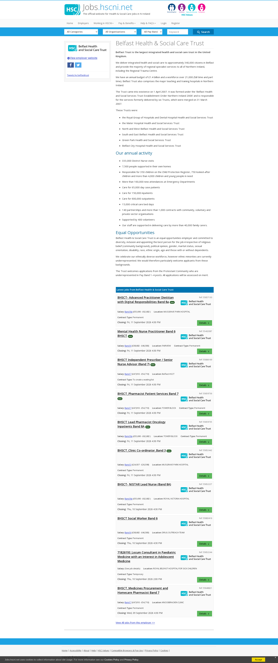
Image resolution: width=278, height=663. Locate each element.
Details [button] (204, 323)
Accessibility (75, 650)
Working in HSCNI (103, 23)
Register (175, 23)
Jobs (108, 6)
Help (93, 650)
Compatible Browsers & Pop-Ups (127, 650)
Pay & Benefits (126, 23)
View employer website (82, 58)
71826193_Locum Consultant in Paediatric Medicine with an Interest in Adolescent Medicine (146, 556)
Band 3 (128, 464)
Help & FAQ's (147, 23)
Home (70, 23)
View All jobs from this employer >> (135, 622)
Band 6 (128, 345)
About (86, 650)
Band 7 (128, 373)
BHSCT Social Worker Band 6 (137, 518)
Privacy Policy (131, 659)
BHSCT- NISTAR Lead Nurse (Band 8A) (144, 484)
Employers (83, 23)
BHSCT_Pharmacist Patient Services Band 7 (147, 394)
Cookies (164, 650)
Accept (258, 659)
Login (164, 23)
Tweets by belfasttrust (78, 75)
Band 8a (128, 311)
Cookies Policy (111, 659)
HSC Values (103, 650)
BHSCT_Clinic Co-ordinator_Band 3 (141, 450)
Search (203, 32)
